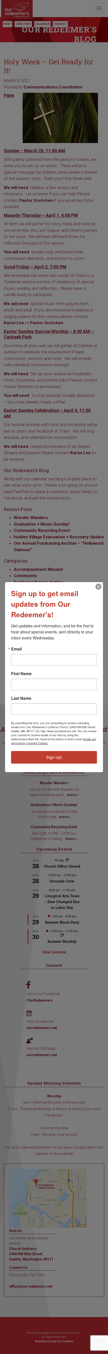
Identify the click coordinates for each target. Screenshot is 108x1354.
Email (16, 649)
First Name (21, 674)
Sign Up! (54, 757)
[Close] (98, 587)
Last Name (21, 698)
